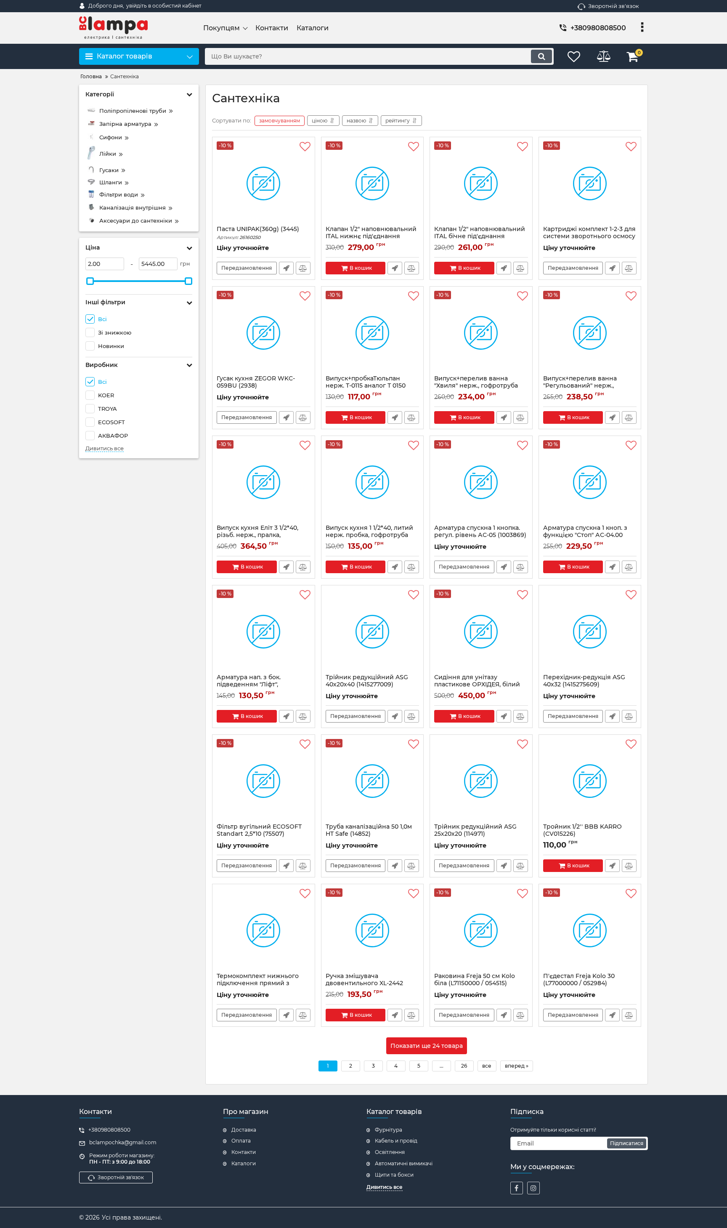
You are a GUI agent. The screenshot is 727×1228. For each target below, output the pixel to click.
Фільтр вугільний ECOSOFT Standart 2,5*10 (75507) (259, 834)
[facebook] (516, 1188)
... (441, 1066)
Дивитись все (104, 448)
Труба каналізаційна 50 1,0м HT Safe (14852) (369, 834)
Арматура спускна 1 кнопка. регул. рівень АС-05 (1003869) (480, 535)
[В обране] (305, 146)
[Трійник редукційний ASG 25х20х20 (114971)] (481, 781)
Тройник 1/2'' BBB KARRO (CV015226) (582, 834)
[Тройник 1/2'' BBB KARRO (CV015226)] (590, 781)
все (486, 1066)
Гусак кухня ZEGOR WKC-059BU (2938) (256, 386)
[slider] (90, 281)
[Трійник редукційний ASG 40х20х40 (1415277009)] (372, 632)
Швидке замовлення (286, 268)
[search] (541, 56)
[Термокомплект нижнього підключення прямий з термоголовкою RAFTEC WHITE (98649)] (263, 930)
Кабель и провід (396, 1141)
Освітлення (390, 1152)
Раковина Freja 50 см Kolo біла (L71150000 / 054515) (474, 983)
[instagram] (533, 1188)
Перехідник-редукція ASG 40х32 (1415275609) (584, 685)
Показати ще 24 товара (426, 1046)
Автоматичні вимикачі (403, 1163)
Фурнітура (388, 1130)
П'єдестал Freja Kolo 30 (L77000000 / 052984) (579, 983)
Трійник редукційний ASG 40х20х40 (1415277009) (367, 685)
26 (464, 1066)
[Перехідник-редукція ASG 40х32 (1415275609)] (590, 632)
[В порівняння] (303, 268)
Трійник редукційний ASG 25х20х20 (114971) (475, 834)
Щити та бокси (394, 1175)
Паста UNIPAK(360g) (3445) (258, 233)
